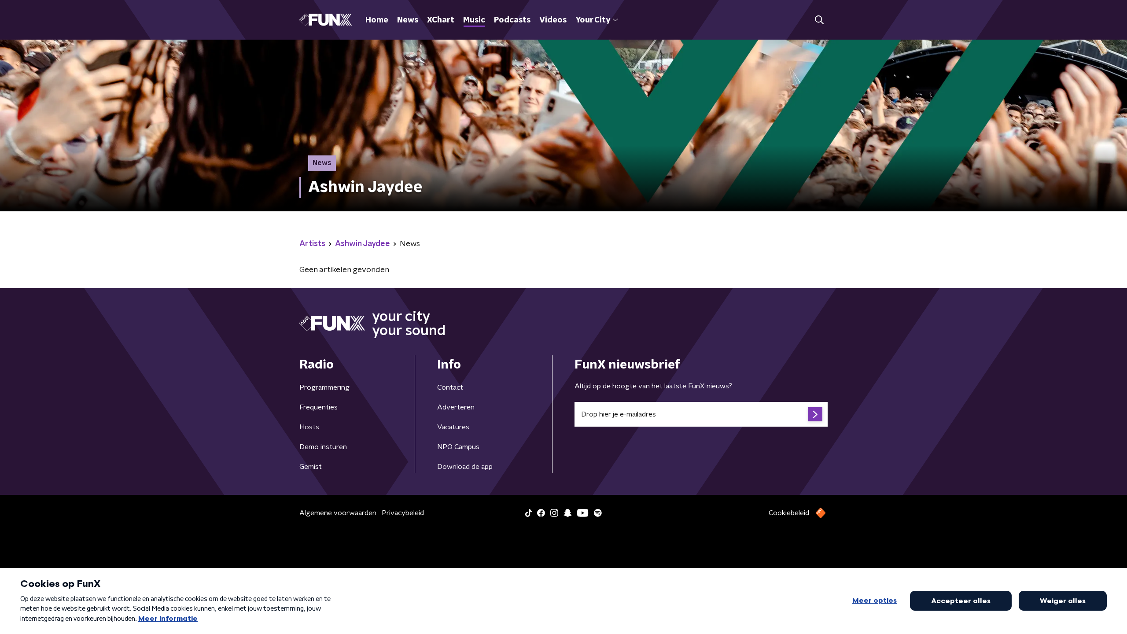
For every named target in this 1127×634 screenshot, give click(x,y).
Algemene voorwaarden (337, 512)
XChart (440, 20)
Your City (592, 20)
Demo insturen (323, 446)
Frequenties (318, 407)
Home (376, 20)
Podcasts (512, 20)
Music (474, 20)
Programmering (324, 387)
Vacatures (453, 427)
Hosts (309, 427)
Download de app (465, 466)
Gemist (310, 466)
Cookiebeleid (789, 512)
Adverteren (456, 407)
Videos (553, 20)
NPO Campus (458, 446)
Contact (450, 387)
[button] (819, 20)
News (407, 20)
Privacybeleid (403, 512)
